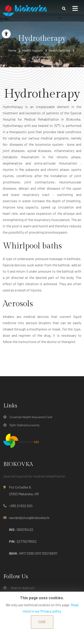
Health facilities (59, 50)
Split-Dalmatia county (24, 425)
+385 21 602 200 (20, 506)
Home (12, 50)
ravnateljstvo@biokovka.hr (29, 517)
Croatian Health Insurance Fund (30, 417)
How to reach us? (22, 588)
